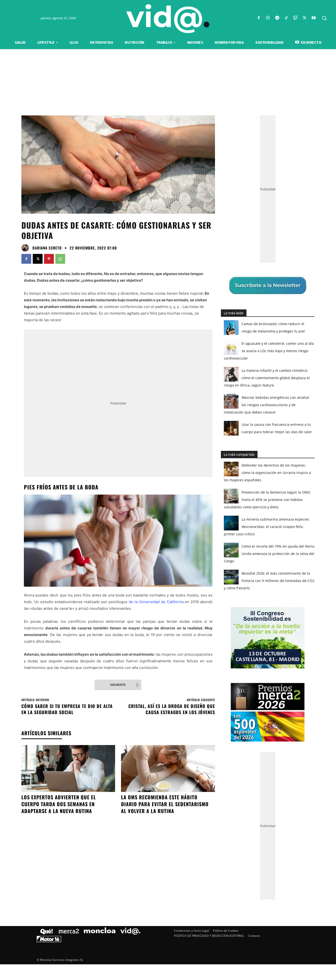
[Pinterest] (49, 259)
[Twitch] (295, 18)
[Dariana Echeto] (26, 247)
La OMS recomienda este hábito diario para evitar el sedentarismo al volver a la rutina (165, 804)
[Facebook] (259, 18)
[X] (304, 18)
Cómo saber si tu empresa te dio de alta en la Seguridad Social (67, 709)
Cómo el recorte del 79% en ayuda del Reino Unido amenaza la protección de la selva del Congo (269, 553)
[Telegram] (277, 18)
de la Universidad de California (156, 601)
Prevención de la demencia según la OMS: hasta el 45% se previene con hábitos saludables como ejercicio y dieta (267, 499)
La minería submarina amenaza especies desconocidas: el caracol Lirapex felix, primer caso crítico (266, 526)
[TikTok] (286, 18)
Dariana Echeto (47, 248)
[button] (324, 18)
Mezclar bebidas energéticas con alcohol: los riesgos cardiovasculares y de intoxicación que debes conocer (267, 405)
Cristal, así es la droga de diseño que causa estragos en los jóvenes (171, 709)
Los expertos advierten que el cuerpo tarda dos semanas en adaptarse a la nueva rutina (58, 804)
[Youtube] (313, 18)
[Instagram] (268, 18)
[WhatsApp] (60, 259)
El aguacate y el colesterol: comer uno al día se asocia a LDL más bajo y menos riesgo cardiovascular (269, 350)
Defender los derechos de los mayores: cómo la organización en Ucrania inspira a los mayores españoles (267, 472)
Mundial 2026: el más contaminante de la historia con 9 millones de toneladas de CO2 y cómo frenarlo (269, 580)
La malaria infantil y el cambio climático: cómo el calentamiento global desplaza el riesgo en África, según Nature (267, 378)
